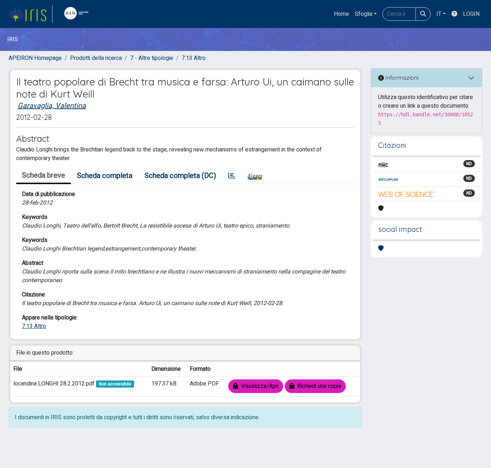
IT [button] (438, 14)
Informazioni (401, 77)
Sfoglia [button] (363, 14)
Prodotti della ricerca (96, 58)
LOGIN (471, 14)
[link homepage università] (78, 14)
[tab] (232, 175)
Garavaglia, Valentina (52, 105)
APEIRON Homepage (35, 58)
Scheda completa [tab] (104, 175)
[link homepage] (30, 14)
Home (341, 14)
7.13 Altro (194, 58)
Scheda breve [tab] (43, 175)
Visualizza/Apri (258, 386)
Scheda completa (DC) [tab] (180, 175)
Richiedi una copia (317, 386)
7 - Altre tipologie (151, 58)
